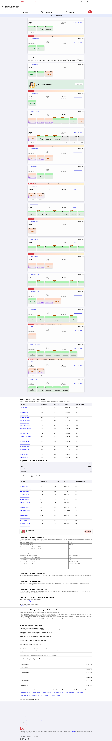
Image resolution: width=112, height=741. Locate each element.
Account (89, 1)
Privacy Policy (32, 716)
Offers (49, 712)
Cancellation (29, 712)
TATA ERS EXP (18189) (24, 491)
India (21, 724)
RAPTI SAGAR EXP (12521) (25, 425)
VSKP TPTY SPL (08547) (25, 420)
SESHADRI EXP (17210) (24, 494)
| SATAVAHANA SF (26, 677)
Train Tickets (28, 704)
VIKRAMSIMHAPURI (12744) (25, 504)
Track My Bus (22, 712)
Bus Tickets (22, 704)
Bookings (77, 1)
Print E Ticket (36, 712)
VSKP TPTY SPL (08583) (25, 438)
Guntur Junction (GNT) (26, 600)
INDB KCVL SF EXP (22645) (25, 430)
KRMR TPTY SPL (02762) (25, 444)
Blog (53, 712)
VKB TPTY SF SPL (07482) (25, 436)
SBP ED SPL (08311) (24, 415)
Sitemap (45, 712)
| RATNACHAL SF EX (26, 672)
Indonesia (25, 724)
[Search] (90, 11)
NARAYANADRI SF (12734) (25, 520)
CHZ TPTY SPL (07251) (24, 417)
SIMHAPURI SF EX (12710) (25, 515)
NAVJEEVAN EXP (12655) (25, 512)
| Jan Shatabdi (25, 667)
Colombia (52, 724)
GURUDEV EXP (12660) (24, 412)
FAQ (41, 712)
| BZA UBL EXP (25, 683)
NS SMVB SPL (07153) (24, 409)
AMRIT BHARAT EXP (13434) (25, 428)
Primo (56, 712)
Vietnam (41, 724)
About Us (21, 708)
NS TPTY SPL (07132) (24, 441)
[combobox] (31, 12)
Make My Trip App (31, 720)
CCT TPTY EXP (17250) (24, 497)
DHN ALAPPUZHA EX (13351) (25, 489)
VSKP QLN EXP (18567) (24, 407)
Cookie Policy (39, 716)
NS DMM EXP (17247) (24, 486)
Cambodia (46, 724)
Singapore (30, 724)
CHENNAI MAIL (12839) (24, 499)
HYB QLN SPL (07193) (24, 452)
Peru (56, 724)
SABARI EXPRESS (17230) (25, 526)
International (61, 724)
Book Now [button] (89, 531)
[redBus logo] (22, 2)
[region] (56, 26)
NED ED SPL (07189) (24, 457)
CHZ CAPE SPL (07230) (24, 423)
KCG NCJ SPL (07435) (24, 454)
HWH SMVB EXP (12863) (25, 510)
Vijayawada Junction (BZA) (27, 601)
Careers (42, 708)
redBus (21, 720)
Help (83, 1)
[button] (42, 12)
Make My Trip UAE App (41, 720)
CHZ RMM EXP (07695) (24, 449)
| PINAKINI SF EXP (26, 664)
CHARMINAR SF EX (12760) (25, 523)
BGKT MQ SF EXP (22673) (25, 433)
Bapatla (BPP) (24, 605)
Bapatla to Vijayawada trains (31, 531)
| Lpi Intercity (25, 669)
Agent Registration (35, 708)
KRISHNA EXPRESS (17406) (25, 502)
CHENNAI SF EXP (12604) (25, 518)
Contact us (27, 708)
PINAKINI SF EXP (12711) (24, 507)
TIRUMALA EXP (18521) (24, 483)
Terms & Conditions (24, 716)
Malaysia (36, 724)
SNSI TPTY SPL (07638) (25, 446)
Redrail (25, 720)
